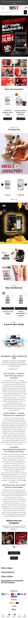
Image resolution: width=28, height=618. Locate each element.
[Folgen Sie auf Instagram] (13, 609)
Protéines (20, 195)
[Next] (25, 184)
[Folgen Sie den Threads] (15, 609)
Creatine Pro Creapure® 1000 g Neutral (7, 112)
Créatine (7, 195)
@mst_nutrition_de (11, 526)
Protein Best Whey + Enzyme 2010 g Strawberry (21, 112)
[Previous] (2, 184)
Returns (14, 558)
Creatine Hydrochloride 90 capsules (20, 313)
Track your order (14, 553)
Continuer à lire (13, 369)
